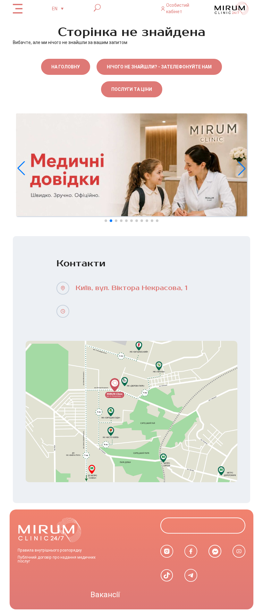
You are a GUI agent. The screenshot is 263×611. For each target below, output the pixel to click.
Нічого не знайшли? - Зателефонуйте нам (159, 66)
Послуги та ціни (131, 89)
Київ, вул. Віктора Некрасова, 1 (131, 288)
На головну (65, 66)
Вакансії (105, 594)
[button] (242, 168)
